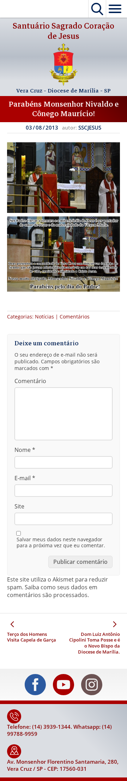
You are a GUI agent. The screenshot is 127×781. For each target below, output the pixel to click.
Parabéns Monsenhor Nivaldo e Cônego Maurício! (64, 109)
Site (19, 506)
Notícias (44, 316)
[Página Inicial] (63, 84)
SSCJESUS (89, 127)
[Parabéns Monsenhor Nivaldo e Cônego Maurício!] (63, 177)
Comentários (75, 316)
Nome (24, 450)
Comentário (30, 381)
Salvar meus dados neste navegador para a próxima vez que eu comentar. (61, 542)
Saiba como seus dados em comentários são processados (52, 591)
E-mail (24, 478)
